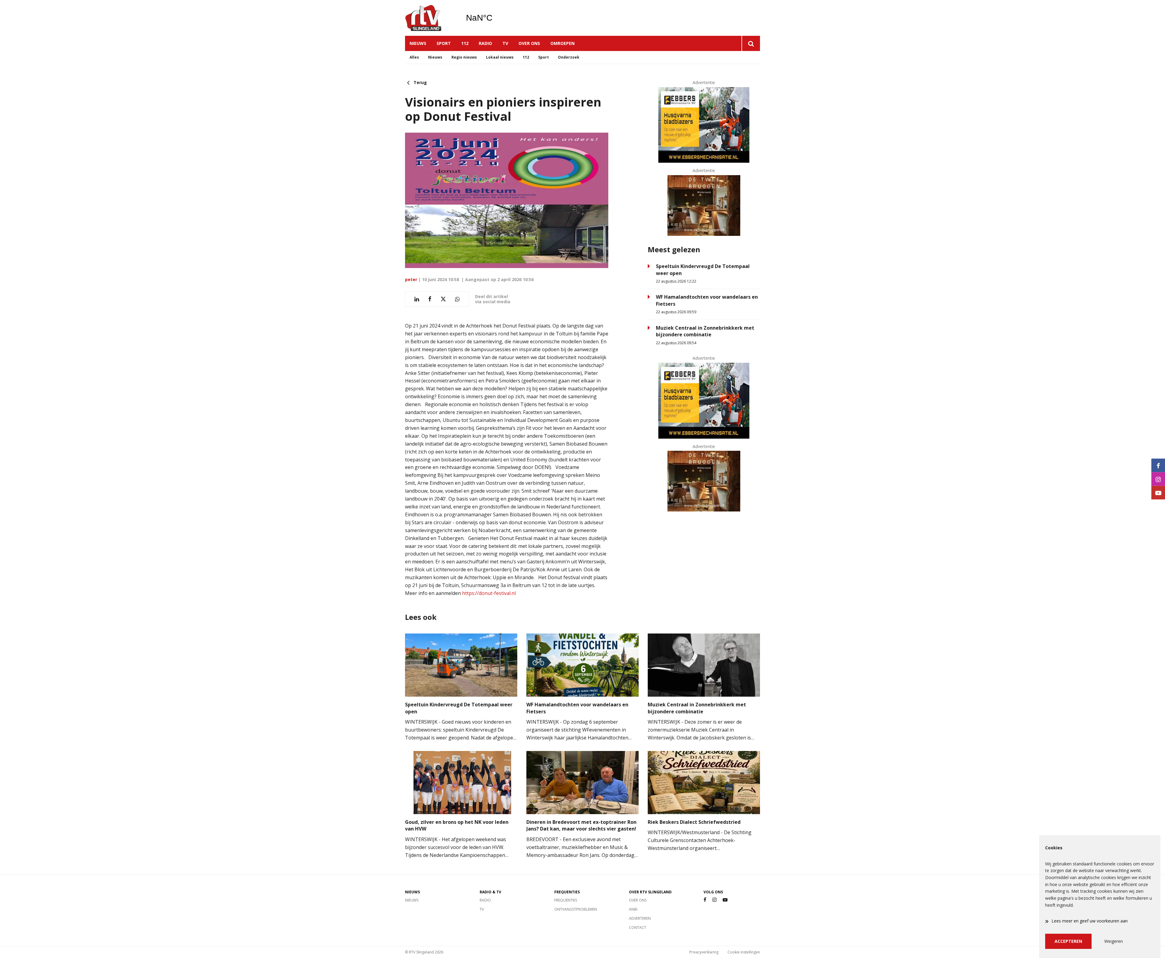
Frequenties (565, 900)
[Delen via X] (443, 299)
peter (411, 279)
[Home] (431, 18)
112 (464, 43)
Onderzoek (568, 57)
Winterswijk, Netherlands (494, 18)
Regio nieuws (464, 57)
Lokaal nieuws (500, 57)
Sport (444, 43)
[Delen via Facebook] (430, 299)
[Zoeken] (750, 43)
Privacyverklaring (703, 952)
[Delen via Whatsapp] (457, 299)
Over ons (529, 43)
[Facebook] (705, 899)
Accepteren (1068, 941)
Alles (414, 57)
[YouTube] (725, 899)
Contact (637, 927)
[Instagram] (714, 899)
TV (505, 43)
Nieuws (418, 43)
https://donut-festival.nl (488, 593)
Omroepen (562, 43)
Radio (485, 43)
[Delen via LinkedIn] (417, 299)
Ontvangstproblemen (575, 909)
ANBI (633, 909)
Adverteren (640, 918)
